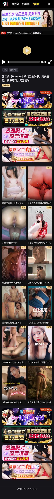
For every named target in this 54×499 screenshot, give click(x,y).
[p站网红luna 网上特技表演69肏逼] (14, 263)
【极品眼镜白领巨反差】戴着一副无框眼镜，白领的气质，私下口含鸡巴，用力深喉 (14, 402)
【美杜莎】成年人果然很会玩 (40, 322)
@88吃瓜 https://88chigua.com (27, 489)
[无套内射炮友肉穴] (14, 223)
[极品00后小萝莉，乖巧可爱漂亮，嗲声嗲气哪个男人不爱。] (40, 263)
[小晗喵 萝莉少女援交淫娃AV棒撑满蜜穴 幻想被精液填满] (40, 223)
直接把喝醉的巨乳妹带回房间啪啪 (40, 362)
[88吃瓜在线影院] (6, 4)
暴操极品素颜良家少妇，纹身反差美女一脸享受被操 (14, 322)
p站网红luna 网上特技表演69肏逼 (14, 282)
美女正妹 (13, 70)
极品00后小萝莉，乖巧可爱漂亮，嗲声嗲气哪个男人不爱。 (40, 282)
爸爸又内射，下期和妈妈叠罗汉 (14, 203)
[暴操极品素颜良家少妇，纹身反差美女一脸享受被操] (14, 303)
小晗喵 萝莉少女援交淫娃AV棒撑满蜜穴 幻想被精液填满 (40, 243)
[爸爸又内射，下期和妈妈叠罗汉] (14, 183)
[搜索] (49, 4)
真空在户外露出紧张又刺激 (39, 402)
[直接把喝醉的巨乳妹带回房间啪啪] (40, 343)
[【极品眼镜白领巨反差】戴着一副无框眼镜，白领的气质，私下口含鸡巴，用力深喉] (14, 383)
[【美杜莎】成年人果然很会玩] (40, 303)
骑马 (5, 70)
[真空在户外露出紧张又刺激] (40, 383)
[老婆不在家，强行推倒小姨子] (14, 343)
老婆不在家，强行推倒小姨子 (14, 362)
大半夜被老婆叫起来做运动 (39, 203)
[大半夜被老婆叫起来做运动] (40, 183)
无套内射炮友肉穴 (10, 243)
